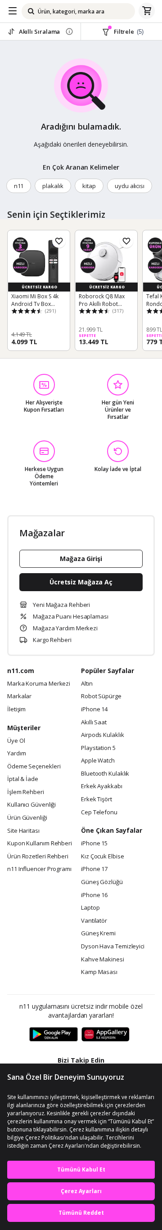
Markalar (19, 696)
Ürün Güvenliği (27, 817)
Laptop (90, 907)
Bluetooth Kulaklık (105, 773)
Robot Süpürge (101, 696)
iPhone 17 (94, 869)
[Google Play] (53, 1034)
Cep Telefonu (99, 812)
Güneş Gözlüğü (102, 882)
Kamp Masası (99, 972)
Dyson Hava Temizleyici (112, 946)
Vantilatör (94, 921)
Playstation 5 (98, 748)
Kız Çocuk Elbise (102, 856)
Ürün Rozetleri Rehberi (37, 856)
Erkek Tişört (96, 799)
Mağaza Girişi (81, 558)
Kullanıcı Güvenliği (31, 804)
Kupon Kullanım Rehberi (39, 843)
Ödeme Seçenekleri (33, 766)
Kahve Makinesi (102, 959)
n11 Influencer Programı (39, 869)
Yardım (16, 753)
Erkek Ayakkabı (101, 786)
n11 (19, 186)
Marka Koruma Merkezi (38, 683)
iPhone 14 (94, 709)
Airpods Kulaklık (102, 735)
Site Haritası (23, 831)
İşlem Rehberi (25, 792)
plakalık (52, 186)
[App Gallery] (105, 1034)
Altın (87, 683)
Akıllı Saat (94, 722)
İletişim (16, 709)
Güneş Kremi (98, 933)
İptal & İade (22, 779)
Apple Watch (98, 760)
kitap (89, 186)
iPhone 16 (94, 895)
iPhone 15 (94, 843)
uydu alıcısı (129, 186)
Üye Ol (16, 741)
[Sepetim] (147, 11)
